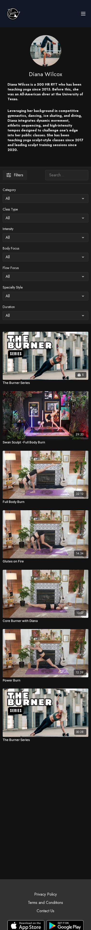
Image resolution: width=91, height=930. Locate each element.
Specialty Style (13, 287)
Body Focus (11, 248)
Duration (9, 306)
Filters (18, 175)
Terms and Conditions (45, 902)
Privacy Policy (45, 894)
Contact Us (45, 911)
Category (9, 189)
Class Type (10, 209)
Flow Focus (11, 267)
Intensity (8, 228)
